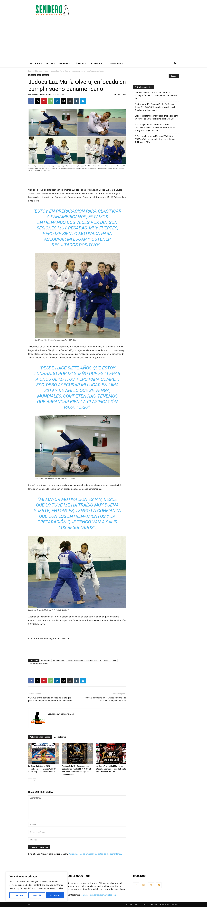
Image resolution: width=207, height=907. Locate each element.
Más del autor (60, 737)
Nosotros (115, 63)
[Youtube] (159, 885)
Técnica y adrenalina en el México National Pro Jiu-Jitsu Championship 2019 (104, 699)
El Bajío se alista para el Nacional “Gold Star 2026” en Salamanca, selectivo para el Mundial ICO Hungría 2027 (155, 139)
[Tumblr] (76, 101)
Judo (46, 71)
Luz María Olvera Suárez (38, 664)
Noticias (35, 63)
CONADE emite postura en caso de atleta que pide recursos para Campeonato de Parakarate (50, 699)
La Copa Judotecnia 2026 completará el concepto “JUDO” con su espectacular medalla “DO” (42, 769)
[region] (37, 886)
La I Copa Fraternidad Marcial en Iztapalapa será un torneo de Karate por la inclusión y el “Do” (111, 769)
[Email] (63, 101)
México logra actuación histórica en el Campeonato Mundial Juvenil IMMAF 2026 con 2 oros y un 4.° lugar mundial (156, 127)
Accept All (55, 895)
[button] (175, 63)
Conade (107, 660)
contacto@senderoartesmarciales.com (98, 895)
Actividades (97, 63)
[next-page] (34, 780)
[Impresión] (70, 101)
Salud (49, 63)
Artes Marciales (58, 660)
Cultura (63, 63)
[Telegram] (83, 101)
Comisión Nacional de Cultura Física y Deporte (84, 660)
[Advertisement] (127, 10)
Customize (18, 895)
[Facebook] (31, 101)
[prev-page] (30, 780)
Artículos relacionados (40, 737)
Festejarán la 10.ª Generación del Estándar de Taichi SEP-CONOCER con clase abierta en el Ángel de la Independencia (155, 107)
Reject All (37, 895)
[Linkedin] (57, 101)
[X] (37, 101)
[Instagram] (143, 885)
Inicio (30, 71)
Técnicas (79, 63)
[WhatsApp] (50, 101)
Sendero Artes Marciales (41, 94)
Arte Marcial (45, 660)
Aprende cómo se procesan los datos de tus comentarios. (95, 854)
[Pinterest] (44, 101)
